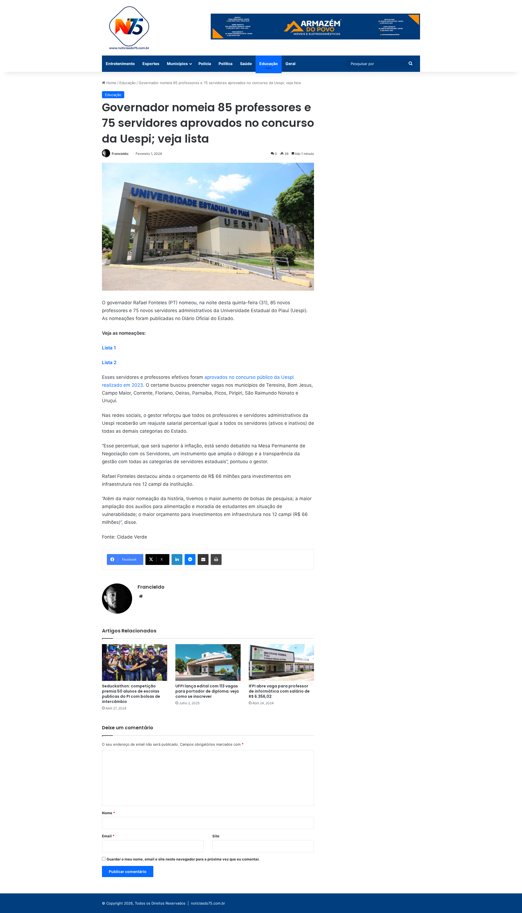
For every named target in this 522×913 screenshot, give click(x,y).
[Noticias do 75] (129, 28)
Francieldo (120, 154)
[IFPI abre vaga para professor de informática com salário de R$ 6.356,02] (281, 662)
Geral (290, 63)
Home (110, 83)
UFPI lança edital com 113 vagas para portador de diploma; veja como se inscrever (207, 691)
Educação (268, 63)
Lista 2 (109, 362)
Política (225, 63)
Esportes (150, 63)
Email (108, 836)
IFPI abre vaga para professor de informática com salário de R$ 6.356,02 (279, 691)
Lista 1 (109, 348)
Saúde (246, 63)
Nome (108, 813)
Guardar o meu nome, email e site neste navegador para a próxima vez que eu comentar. (183, 859)
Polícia (204, 63)
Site (215, 836)
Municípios (177, 63)
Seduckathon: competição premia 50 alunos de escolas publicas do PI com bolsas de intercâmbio (131, 693)
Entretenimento (120, 63)
